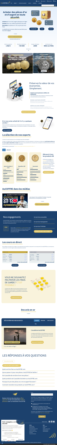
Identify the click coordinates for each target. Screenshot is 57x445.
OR (42, 29)
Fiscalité (44, 427)
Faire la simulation (7, 130)
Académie (40, 3)
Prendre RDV (33, 29)
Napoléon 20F (21, 166)
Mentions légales (19, 442)
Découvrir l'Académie (37, 342)
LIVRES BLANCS (50, 320)
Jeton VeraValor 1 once (8, 166)
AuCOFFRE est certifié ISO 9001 (22, 227)
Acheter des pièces (45, 430)
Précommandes (31, 426)
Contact (38, 1)
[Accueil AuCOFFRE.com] (5, 2)
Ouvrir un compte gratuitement (42, 231)
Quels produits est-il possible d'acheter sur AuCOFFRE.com (19, 378)
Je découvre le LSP (16, 297)
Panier (55, 1)
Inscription (50, 1)
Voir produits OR (48, 172)
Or (11, 3)
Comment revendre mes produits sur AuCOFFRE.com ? (18, 385)
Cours (29, 3)
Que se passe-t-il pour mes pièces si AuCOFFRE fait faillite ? (19, 372)
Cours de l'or (15, 265)
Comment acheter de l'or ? (15, 39)
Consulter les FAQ (8, 361)
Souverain (35, 166)
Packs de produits (32, 427)
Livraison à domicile (32, 430)
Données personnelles (26, 442)
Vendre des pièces (45, 431)
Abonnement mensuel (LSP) (33, 428)
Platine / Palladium (22, 3)
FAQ (35, 323)
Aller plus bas (28, 48)
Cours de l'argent (42, 265)
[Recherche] (55, 5)
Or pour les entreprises (32, 433)
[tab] (41, 101)
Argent (15, 3)
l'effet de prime (46, 164)
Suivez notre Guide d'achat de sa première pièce (24, 146)
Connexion (43, 1)
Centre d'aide (45, 426)
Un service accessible (40, 217)
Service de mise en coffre (33, 431)
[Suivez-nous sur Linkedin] (51, 422)
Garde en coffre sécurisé (46, 428)
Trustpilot (15, 33)
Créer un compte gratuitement (15, 36)
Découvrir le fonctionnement (28, 112)
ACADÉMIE (37, 320)
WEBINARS (43, 320)
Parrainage (31, 432)
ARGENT (51, 29)
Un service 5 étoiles (40, 226)
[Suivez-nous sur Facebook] (54, 422)
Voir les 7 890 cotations (21, 262)
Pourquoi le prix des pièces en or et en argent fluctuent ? (19, 382)
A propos (35, 3)
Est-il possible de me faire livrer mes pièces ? (15, 375)
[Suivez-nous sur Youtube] (49, 422)
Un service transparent (40, 222)
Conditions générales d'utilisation (35, 442)
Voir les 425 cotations (49, 262)
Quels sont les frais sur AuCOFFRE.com (13, 369)
